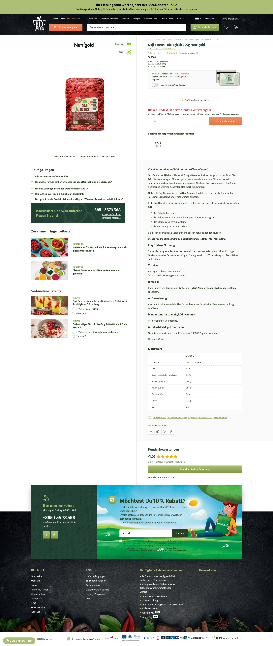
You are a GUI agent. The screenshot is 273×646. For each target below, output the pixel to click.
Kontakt (180, 18)
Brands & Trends (39, 589)
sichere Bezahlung (229, 637)
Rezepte (136, 18)
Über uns (35, 580)
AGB (89, 570)
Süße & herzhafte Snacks (177, 39)
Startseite (152, 39)
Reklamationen (93, 585)
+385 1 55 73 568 (59, 517)
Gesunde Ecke (150, 18)
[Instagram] (54, 535)
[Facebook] (46, 535)
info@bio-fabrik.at (111, 217)
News (34, 585)
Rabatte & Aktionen (109, 18)
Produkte (93, 18)
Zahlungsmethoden (96, 580)
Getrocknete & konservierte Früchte (203, 39)
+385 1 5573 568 (73, 18)
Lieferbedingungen (95, 576)
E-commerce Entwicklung (82, 639)
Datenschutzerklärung (97, 589)
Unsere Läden (167, 18)
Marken (125, 18)
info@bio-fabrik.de (111, 214)
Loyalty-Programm (180, 73)
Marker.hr (96, 639)
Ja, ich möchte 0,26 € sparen (173, 84)
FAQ (33, 602)
